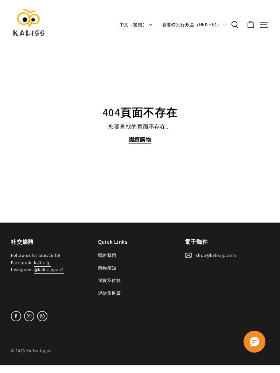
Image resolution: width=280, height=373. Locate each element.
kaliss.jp (42, 262)
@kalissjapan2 (49, 269)
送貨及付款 (109, 280)
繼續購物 (140, 139)
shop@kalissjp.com (216, 255)
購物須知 (107, 268)
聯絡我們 (107, 255)
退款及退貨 (109, 293)
